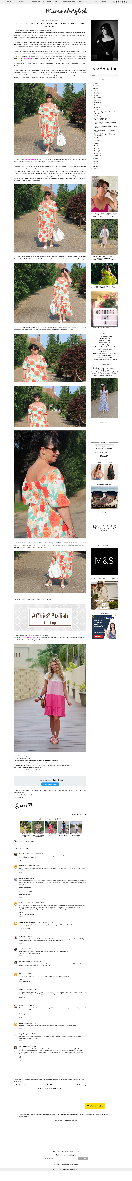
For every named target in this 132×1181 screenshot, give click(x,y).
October (96, 102)
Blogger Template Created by (66, 1169)
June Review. (97, 138)
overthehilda (22, 865)
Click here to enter (50, 784)
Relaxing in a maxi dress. (51, 834)
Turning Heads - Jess (105, 342)
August (96, 107)
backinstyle (22, 936)
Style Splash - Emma (105, 340)
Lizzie (20, 973)
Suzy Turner (22, 1046)
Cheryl (20, 1034)
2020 (94, 159)
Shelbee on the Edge (25, 903)
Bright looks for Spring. (104, 328)
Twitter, (39, 760)
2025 (94, 85)
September (97, 105)
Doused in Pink (25, 928)
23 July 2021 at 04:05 (30, 1023)
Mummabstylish (66, 12)
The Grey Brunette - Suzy (105, 357)
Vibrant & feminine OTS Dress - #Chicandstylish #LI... (103, 119)
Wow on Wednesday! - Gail (105, 345)
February (96, 153)
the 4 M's (21, 949)
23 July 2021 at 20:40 (29, 1034)
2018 (94, 163)
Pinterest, (33, 760)
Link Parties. (100, 2)
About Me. (21, 2)
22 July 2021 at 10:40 (33, 865)
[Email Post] (15, 840)
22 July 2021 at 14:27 (32, 936)
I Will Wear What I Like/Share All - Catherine (105, 359)
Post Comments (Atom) (30, 1095)
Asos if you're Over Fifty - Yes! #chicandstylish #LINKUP (104, 287)
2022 (94, 93)
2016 (94, 168)
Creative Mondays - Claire (105, 336)
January (96, 155)
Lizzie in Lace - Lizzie (105, 351)
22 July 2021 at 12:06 (47, 922)
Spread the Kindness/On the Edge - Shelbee (105, 353)
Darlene (21, 989)
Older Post (77, 1085)
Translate (109, 448)
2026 (94, 83)
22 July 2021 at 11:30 (38, 903)
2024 (94, 88)
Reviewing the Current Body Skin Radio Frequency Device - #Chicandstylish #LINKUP (104, 214)
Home (9, 2)
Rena (20, 1005)
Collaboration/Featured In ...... (76, 2)
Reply (20, 860)
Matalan (26, 841)
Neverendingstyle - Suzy (105, 349)
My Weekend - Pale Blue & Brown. (63, 834)
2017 (94, 166)
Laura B (21, 1023)
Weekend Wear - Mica (105, 338)
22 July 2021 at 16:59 (37, 961)
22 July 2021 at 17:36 (30, 989)
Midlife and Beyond (24, 961)
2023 (94, 90)
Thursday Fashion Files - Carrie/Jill (105, 347)
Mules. (32, 841)
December (97, 97)
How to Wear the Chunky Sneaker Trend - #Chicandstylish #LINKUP (104, 258)
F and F (21, 841)
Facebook (45, 760)
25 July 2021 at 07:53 (32, 1046)
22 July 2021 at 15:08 (30, 949)
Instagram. (55, 760)
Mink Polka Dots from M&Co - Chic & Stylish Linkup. (38, 835)
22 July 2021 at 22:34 (28, 1005)
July (95, 110)
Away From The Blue (24, 894)
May (95, 146)
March (96, 151)
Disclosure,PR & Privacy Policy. (44, 2)
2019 (94, 161)
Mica (20, 878)
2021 (94, 95)
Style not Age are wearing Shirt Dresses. (104, 369)
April (95, 148)
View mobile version (50, 1089)
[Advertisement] (66, 1135)
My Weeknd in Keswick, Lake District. (26, 835)
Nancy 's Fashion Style (25, 853)
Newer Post (23, 1085)
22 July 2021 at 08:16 (39, 853)
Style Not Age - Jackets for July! (103, 116)
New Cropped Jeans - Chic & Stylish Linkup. (76, 835)
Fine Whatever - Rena (105, 355)
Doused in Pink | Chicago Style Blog (29, 922)
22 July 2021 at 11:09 (28, 878)
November (97, 100)
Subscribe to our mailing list (66, 1155)
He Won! (96, 140)
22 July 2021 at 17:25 (29, 973)
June (95, 143)
